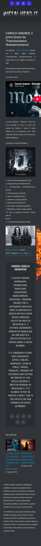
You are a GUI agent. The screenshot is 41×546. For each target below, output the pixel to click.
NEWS (20, 253)
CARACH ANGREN (22, 50)
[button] (7, 456)
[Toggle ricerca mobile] (32, 19)
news (29, 253)
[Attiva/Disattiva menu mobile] (36, 19)
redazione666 (12, 250)
